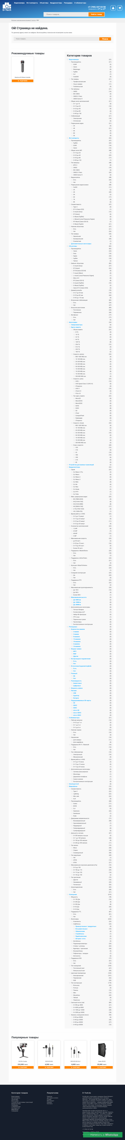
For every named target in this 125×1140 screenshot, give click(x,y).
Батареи (76, 698)
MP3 (74, 651)
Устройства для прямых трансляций (81, 465)
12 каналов (76, 639)
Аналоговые (77, 683)
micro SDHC (77, 713)
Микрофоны (73, 786)
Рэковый (74, 673)
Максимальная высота (78, 597)
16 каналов (76, 646)
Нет (74, 663)
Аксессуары (73, 322)
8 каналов (76, 636)
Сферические (80, 931)
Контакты (49, 1103)
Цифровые (77, 686)
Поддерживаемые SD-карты (81, 700)
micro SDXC (77, 715)
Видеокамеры (19, 3)
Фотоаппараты (32, 3)
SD (74, 703)
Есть (75, 661)
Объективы (44, 3)
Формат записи (76, 649)
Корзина (49, 1102)
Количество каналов (78, 629)
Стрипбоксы (80, 934)
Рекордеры (68, 3)
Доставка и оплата (52, 1098)
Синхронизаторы (76, 325)
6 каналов (76, 644)
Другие (75, 656)
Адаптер (76, 695)
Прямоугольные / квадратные (86, 926)
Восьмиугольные (81, 929)
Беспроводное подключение (81, 659)
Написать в (104, 1134)
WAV (74, 654)
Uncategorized (74, 784)
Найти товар (96, 14)
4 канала (76, 634)
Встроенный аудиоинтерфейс (81, 666)
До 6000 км (77, 600)
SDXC (75, 708)
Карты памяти (76, 327)
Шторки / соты (81, 938)
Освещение (73, 894)
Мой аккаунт (50, 1101)
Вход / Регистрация (113, 8)
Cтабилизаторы (80, 3)
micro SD (76, 710)
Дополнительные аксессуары (81, 244)
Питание (74, 690)
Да (74, 676)
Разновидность (76, 681)
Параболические (81, 936)
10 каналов (76, 641)
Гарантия (49, 1096)
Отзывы (49, 1099)
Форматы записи (76, 688)
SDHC (75, 705)
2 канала (76, 632)
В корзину (23, 1067)
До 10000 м (77, 602)
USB (74, 693)
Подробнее (23, 80)
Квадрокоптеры (56, 3)
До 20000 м (77, 604)
